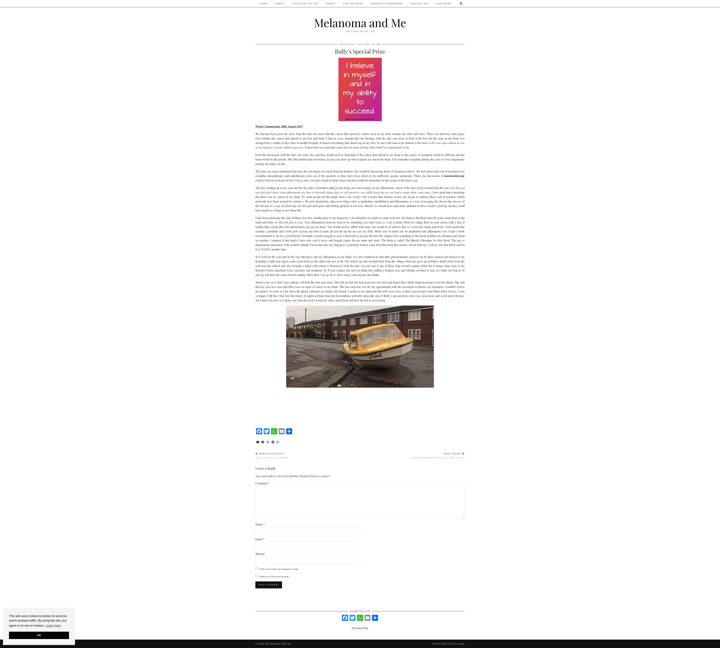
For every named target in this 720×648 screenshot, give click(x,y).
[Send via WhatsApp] (278, 442)
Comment (262, 483)
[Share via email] (257, 442)
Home (264, 3)
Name (260, 524)
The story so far (305, 3)
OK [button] (39, 635)
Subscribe (443, 3)
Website (260, 554)
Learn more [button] (53, 625)
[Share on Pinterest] (273, 442)
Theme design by (448, 644)
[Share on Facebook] (263, 442)
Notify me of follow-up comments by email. (279, 568)
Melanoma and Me (360, 22)
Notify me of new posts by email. (274, 576)
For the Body (353, 3)
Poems (331, 3)
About (280, 3)
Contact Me (419, 3)
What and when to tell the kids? (438, 455)
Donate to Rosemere (387, 3)
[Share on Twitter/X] (268, 442)
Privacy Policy (361, 628)
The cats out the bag (271, 455)
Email (260, 539)
